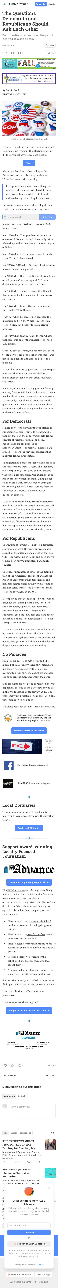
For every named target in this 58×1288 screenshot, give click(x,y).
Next (48, 1075)
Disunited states (12, 179)
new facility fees (36, 934)
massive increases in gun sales (18, 269)
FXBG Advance (16, 890)
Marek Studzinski (27, 138)
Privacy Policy (34, 1256)
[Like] (5, 53)
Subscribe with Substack (31, 1243)
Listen (51, 45)
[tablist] (15, 1096)
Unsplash (43, 138)
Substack (14, 1281)
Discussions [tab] (25, 1133)
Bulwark (21, 623)
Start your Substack (21, 1274)
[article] (29, 1151)
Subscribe (41, 4)
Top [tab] (6, 1133)
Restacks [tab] (22, 1096)
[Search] (53, 1133)
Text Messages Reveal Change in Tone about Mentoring (17, 1173)
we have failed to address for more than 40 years (28, 465)
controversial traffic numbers (39, 944)
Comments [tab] (9, 1096)
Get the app (44, 1274)
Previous (11, 1075)
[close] (49, 1187)
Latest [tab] (14, 1133)
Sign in (51, 4)
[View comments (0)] (12, 53)
